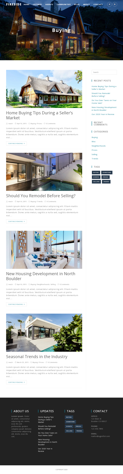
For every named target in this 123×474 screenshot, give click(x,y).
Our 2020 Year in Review (103, 114)
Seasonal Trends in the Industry (36, 356)
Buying (33, 124)
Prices (39, 124)
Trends (40, 201)
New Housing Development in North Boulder (40, 276)
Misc (94, 141)
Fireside (14, 4)
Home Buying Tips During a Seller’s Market (39, 115)
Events (96, 177)
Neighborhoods (43, 284)
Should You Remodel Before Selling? (40, 195)
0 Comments (50, 124)
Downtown (107, 172)
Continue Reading (15, 143)
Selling (53, 284)
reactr (10, 124)
